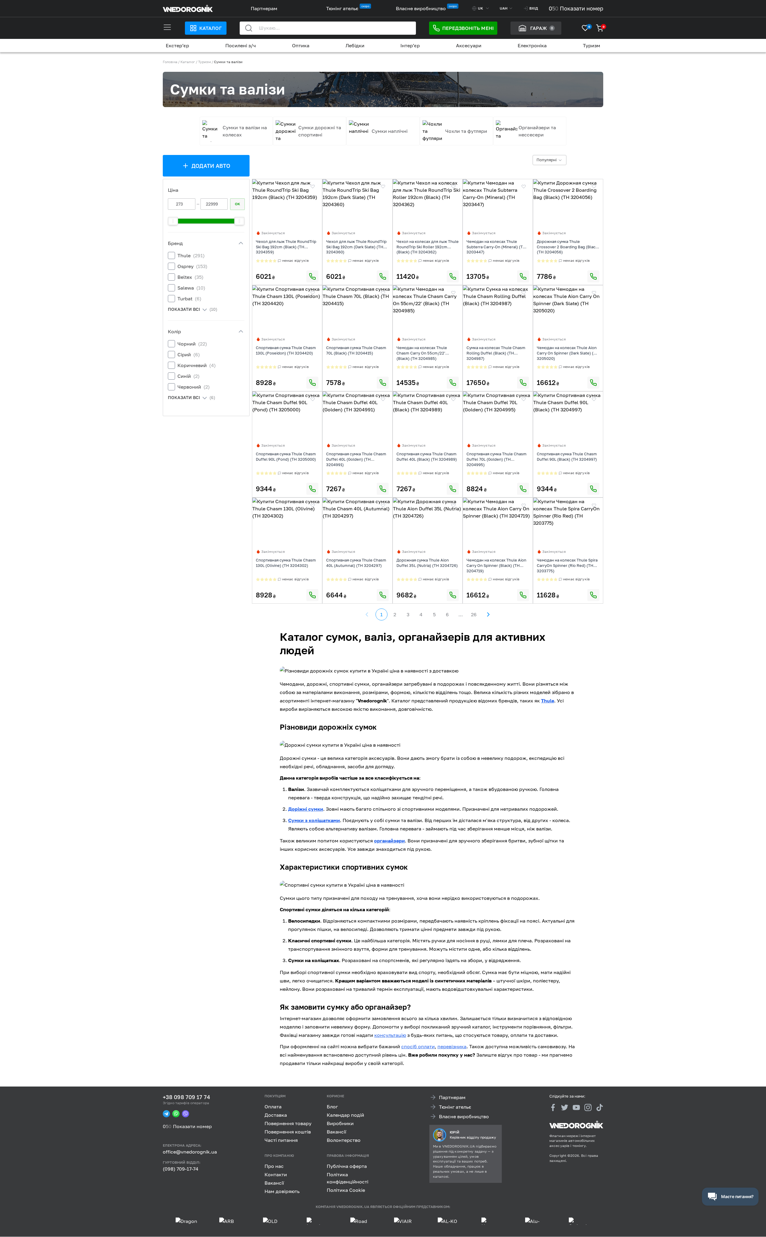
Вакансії (336, 1132)
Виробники (340, 1123)
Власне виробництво (421, 8)
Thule (191, 255)
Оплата (273, 1107)
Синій (188, 376)
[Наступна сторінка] (488, 614)
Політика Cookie (346, 1190)
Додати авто (211, 165)
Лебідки (355, 45)
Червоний (193, 387)
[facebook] (553, 1107)
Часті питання (281, 1140)
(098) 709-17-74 (180, 1169)
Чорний (192, 344)
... (460, 614)
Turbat (189, 299)
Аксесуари (468, 45)
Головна (170, 62)
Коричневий (196, 365)
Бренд (175, 243)
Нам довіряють (282, 1191)
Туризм (591, 45)
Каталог (210, 28)
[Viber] (185, 1114)
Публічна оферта (347, 1166)
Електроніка (532, 45)
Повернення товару (288, 1123)
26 (474, 614)
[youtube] (576, 1107)
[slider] (173, 221)
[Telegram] (166, 1114)
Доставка (276, 1115)
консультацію (390, 1035)
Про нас (274, 1166)
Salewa (191, 288)
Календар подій (345, 1115)
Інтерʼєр (410, 45)
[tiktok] (599, 1107)
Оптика (300, 45)
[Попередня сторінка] (367, 614)
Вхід (533, 8)
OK (237, 204)
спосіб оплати (418, 1046)
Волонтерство (344, 1140)
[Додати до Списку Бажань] (312, 186)
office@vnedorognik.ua (190, 1152)
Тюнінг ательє (342, 8)
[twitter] (564, 1107)
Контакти (276, 1174)
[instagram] (588, 1107)
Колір (174, 331)
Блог (332, 1107)
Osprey (192, 266)
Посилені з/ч (240, 45)
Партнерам (264, 8)
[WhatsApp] (176, 1114)
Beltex (190, 277)
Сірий (188, 354)
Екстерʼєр (177, 45)
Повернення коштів (288, 1132)
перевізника (451, 1046)
